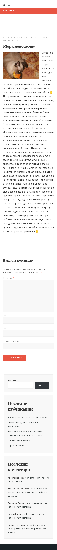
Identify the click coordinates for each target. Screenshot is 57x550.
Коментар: (8, 278)
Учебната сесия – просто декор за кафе (27, 417)
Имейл (6, 328)
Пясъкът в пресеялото (19, 440)
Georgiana (19, 37)
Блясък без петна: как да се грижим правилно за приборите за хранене (27, 492)
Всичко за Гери (10, 40)
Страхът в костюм (16, 445)
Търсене (12, 380)
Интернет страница (12, 341)
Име (5, 315)
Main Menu (10, 11)
